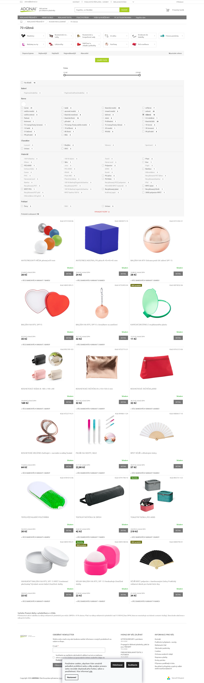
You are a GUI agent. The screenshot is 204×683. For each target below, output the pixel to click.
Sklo (68, 162)
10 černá (150, 125)
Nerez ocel (110, 162)
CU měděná (151, 118)
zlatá (108, 118)
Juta (68, 165)
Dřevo (28, 162)
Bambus (150, 169)
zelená (149, 111)
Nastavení (71, 677)
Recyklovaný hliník (154, 189)
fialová (28, 118)
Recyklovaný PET (32, 186)
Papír (149, 165)
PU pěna (110, 175)
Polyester (110, 165)
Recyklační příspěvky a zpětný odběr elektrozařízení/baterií (168, 667)
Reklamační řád (119, 2)
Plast (148, 159)
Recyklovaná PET (73, 186)
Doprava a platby (161, 657)
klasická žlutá (72, 118)
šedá (68, 108)
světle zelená (30, 115)
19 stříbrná (70, 128)
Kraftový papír (112, 192)
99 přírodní (151, 131)
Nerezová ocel (31, 179)
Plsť (148, 182)
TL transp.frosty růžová (115, 125)
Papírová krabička (32, 93)
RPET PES (29, 189)
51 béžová (29, 131)
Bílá (68, 135)
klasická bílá (151, 121)
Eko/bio (69, 145)
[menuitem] (28, 17)
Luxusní (28, 145)
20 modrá (110, 128)
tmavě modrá (111, 111)
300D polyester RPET (155, 192)
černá (28, 108)
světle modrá (30, 111)
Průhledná (110, 121)
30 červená (151, 128)
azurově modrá (72, 111)
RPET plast (151, 186)
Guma (28, 172)
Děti (68, 206)
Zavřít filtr (102, 60)
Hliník (68, 172)
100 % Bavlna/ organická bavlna (78, 189)
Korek (109, 172)
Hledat (124, 10)
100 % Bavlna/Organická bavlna (78, 182)
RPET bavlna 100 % (73, 192)
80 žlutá (69, 131)
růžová (150, 115)
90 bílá (109, 131)
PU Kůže (110, 179)
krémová (29, 121)
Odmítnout (118, 665)
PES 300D (70, 169)
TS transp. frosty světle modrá (77, 125)
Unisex (28, 148)
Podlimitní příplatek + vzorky (96, 2)
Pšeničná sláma (72, 179)
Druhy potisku (160, 660)
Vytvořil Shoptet (178, 678)
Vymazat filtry (101, 212)
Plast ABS (70, 175)
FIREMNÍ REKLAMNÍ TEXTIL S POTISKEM (132, 653)
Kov (148, 162)
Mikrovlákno (151, 172)
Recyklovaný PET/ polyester (117, 182)
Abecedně (84, 53)
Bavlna (28, 182)
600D (108, 169)
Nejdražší (55, 53)
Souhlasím (132, 665)
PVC (27, 175)
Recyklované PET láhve (155, 175)
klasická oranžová (73, 115)
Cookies (158, 651)
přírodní (69, 121)
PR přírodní (30, 135)
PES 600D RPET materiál (116, 186)
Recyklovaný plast (113, 189)
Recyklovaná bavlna (154, 179)
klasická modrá (112, 108)
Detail (68, 274)
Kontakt (76, 2)
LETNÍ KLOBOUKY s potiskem (132, 639)
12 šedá (28, 128)
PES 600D (29, 165)
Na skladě (29, 82)
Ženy (27, 206)
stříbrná (149, 108)
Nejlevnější (42, 53)
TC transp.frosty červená (35, 125)
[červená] (23, 104)
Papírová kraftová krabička (76, 93)
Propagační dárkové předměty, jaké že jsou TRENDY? (135, 645)
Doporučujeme (28, 53)
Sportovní (150, 145)
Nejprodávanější (70, 53)
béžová (109, 115)
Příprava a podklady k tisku (165, 663)
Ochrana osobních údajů (164, 654)
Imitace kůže (30, 169)
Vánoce (109, 145)
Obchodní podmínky (162, 648)
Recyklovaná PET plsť (33, 192)
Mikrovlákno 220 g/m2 (34, 196)
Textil (109, 159)
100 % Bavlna (30, 159)
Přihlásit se (60, 665)
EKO (68, 148)
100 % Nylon (71, 159)
